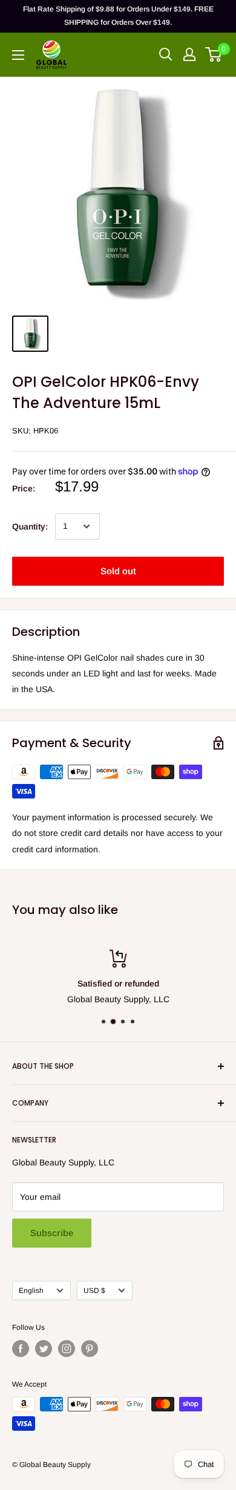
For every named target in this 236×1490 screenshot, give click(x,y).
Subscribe (51, 1233)
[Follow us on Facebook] (20, 1348)
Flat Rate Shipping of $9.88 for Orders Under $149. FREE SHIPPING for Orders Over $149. (118, 16)
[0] (213, 54)
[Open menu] (18, 55)
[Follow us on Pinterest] (89, 1348)
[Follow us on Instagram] (66, 1348)
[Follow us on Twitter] (43, 1348)
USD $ (94, 1290)
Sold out (118, 571)
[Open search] (165, 54)
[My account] (189, 54)
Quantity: (30, 526)
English (31, 1290)
